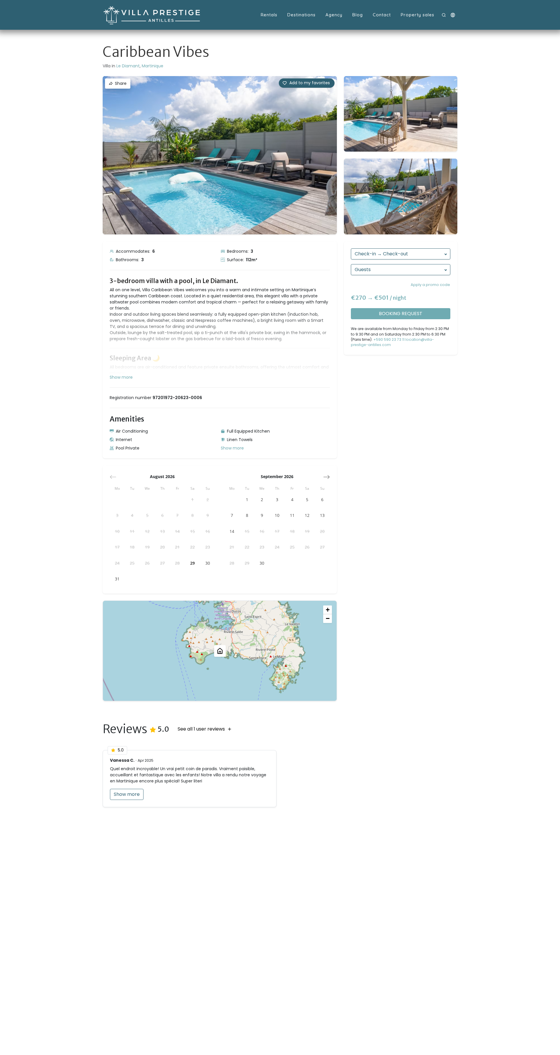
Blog (357, 14)
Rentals (269, 14)
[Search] (443, 15)
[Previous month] (113, 477)
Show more (232, 448)
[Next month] (326, 477)
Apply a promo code (430, 284)
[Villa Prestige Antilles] (152, 15)
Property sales (417, 14)
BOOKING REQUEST (400, 313)
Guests (363, 269)
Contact (382, 14)
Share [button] (121, 83)
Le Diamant (128, 66)
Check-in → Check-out (381, 253)
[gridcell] (192, 499)
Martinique (152, 66)
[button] (452, 15)
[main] (280, 542)
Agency (334, 14)
